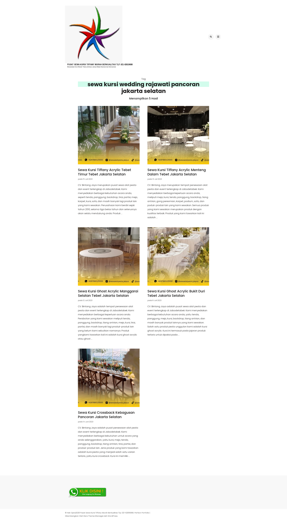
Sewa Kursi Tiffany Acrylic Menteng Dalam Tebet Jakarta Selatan (176, 172)
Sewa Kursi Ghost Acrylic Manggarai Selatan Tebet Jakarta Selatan (108, 293)
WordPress (112, 516)
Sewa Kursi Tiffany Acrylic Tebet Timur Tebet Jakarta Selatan (104, 172)
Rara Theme (89, 516)
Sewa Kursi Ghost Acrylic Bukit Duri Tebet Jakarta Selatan (176, 293)
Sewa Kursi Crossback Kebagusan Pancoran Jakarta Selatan (106, 414)
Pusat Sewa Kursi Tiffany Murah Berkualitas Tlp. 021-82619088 (100, 64)
